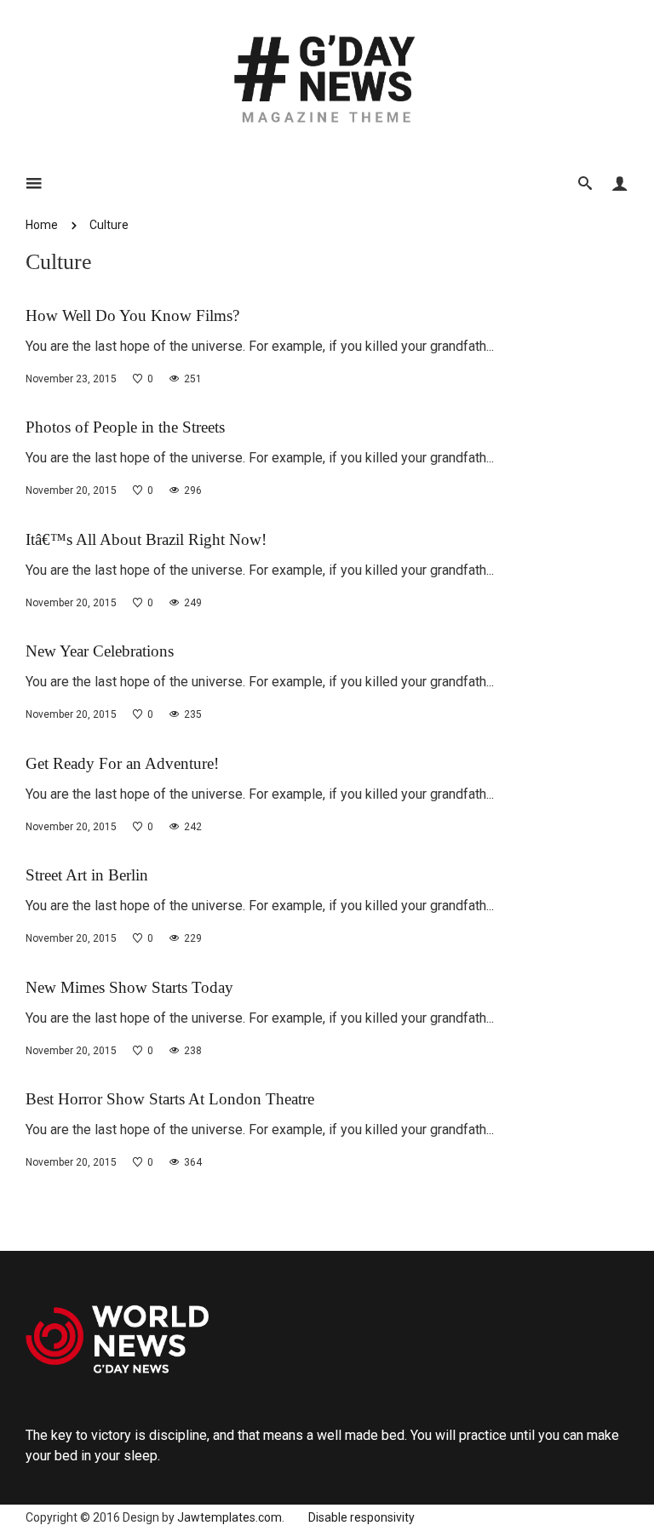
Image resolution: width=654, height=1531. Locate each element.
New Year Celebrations (100, 651)
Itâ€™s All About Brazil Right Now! (146, 539)
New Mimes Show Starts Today (129, 987)
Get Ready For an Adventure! (122, 763)
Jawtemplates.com (229, 1517)
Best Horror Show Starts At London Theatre (170, 1099)
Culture (109, 225)
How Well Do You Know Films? (132, 315)
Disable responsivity (361, 1517)
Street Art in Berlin (87, 875)
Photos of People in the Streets (125, 427)
